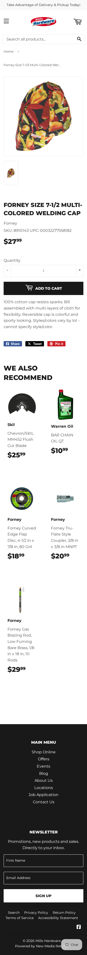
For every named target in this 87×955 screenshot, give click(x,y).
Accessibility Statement (58, 918)
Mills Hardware (48, 941)
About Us (44, 780)
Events (43, 766)
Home (9, 51)
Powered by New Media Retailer (42, 946)
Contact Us (43, 802)
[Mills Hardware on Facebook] (79, 927)
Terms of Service (20, 918)
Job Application (43, 794)
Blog (43, 773)
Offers (43, 759)
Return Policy (64, 912)
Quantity (12, 260)
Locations (43, 787)
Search (14, 912)
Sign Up (43, 895)
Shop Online (44, 752)
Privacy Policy (36, 912)
